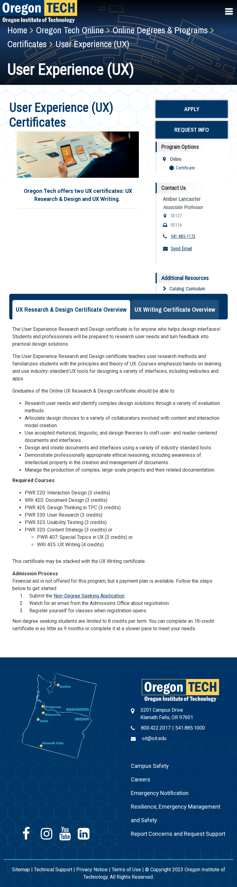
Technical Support (53, 869)
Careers (140, 779)
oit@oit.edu (154, 738)
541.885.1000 (190, 728)
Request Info (191, 130)
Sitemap (21, 869)
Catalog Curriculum (187, 288)
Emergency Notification (160, 793)
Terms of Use (126, 869)
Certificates (27, 44)
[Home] (180, 690)
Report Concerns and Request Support (178, 834)
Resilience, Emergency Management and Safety (175, 813)
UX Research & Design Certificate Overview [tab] (71, 309)
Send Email (181, 249)
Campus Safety (150, 766)
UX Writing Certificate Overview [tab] (175, 309)
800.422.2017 (156, 728)
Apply (191, 109)
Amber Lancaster (182, 199)
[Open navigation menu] (229, 11)
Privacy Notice (92, 869)
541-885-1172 (183, 236)
